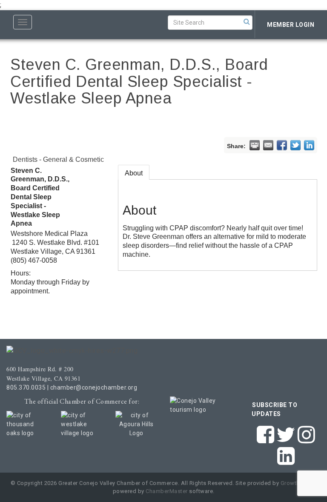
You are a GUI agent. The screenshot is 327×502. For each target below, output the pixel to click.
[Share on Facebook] (282, 145)
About (134, 173)
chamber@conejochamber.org (94, 387)
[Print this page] (255, 145)
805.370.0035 (26, 387)
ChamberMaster (167, 491)
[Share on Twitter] (295, 145)
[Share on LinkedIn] (309, 145)
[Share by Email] (268, 145)
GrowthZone (297, 483)
